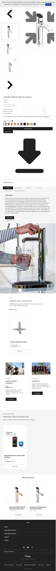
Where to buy (8, 131)
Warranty (48, 564)
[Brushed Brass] (31, 124)
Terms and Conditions (9, 564)
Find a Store (9, 219)
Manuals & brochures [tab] (19, 190)
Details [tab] (8, 188)
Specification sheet (7, 182)
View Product (18, 514)
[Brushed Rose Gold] (18, 124)
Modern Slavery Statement (30, 564)
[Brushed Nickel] (14, 124)
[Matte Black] (24, 124)
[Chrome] (4, 124)
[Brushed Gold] (11, 124)
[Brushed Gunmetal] (34, 124)
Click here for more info (39, 4)
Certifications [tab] (8, 190)
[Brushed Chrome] (8, 124)
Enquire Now (9, 217)
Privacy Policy (19, 564)
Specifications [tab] (18, 188)
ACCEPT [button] (48, 4)
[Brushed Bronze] (27, 124)
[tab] (9, 31)
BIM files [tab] (39, 188)
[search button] (12, 121)
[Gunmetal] (21, 124)
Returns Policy (41, 564)
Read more (46, 116)
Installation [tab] (28, 188)
